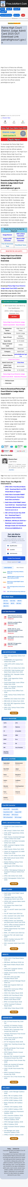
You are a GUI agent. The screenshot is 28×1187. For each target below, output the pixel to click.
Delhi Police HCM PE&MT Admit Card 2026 (15, 582)
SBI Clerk (18, 603)
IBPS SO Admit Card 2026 (12, 918)
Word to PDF (6, 809)
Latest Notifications (6, 15)
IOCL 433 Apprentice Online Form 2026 (16, 587)
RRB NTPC (6, 606)
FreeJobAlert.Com (16, 3)
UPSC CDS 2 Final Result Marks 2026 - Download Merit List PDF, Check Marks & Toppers (15, 489)
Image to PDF (18, 812)
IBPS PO (19, 600)
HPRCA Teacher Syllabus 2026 (13, 1135)
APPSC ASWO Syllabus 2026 (13, 1100)
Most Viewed (20, 567)
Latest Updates (8, 567)
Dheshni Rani (6, 118)
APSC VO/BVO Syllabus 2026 (13, 1109)
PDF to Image (18, 817)
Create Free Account (14, 558)
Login (23, 15)
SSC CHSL (12, 600)
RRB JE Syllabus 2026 (11, 1124)
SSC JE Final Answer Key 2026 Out (16, 591)
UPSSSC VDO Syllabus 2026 (13, 1107)
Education (16, 15)
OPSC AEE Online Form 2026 (13, 876)
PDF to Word (6, 814)
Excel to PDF (15, 809)
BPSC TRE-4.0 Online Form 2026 (14, 668)
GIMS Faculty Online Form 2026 (14, 849)
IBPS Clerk (6, 603)
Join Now (14, 316)
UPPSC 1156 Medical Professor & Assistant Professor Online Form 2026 (14, 871)
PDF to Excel (15, 814)
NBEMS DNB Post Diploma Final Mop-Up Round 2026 (15, 577)
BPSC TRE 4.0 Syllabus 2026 (13, 1095)
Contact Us (16, 1148)
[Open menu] (9, 9)
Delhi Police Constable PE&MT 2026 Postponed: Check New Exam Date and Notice (15, 497)
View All (14, 713)
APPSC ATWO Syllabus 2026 (13, 1098)
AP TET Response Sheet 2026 (13, 1042)
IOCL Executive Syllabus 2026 (13, 1115)
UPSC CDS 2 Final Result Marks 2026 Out (15, 572)
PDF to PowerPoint (8, 817)
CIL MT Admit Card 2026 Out (13, 913)
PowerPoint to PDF (8, 812)
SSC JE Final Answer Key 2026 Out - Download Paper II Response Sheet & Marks (15, 515)
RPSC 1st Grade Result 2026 (13, 1002)
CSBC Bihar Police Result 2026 (13, 1008)
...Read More (11, 469)
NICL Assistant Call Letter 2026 (14, 916)
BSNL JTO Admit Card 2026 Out (14, 932)
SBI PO (12, 603)
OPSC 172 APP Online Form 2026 (14, 855)
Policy (9, 1148)
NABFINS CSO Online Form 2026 (14, 699)
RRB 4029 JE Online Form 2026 (14, 701)
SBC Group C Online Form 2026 (14, 830)
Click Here (20, 362)
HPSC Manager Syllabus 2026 (13, 1122)
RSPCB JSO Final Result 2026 (13, 995)
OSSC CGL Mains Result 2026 (13, 993)
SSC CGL (6, 600)
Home (2, 9)
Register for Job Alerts (14, 251)
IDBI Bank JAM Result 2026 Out (14, 962)
